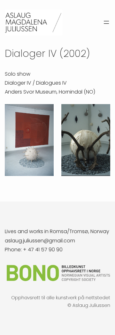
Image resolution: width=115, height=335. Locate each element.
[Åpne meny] (106, 22)
